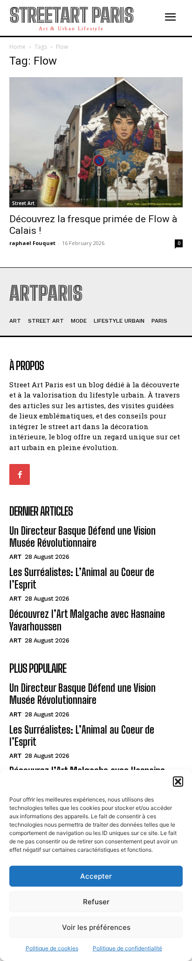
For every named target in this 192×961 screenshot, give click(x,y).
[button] (178, 781)
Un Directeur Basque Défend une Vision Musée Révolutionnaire (82, 536)
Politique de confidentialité (127, 948)
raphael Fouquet (32, 242)
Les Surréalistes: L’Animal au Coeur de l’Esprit (81, 735)
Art (15, 556)
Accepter (96, 876)
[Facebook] (19, 474)
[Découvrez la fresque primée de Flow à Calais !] (96, 142)
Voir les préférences (96, 927)
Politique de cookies (52, 948)
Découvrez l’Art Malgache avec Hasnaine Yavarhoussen (87, 620)
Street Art (23, 203)
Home (17, 47)
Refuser (96, 901)
